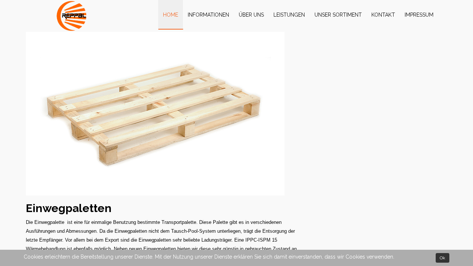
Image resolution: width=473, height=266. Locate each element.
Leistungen (289, 15)
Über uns (251, 15)
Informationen (208, 15)
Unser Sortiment (338, 15)
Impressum (419, 15)
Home (170, 15)
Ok (442, 257)
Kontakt (383, 15)
